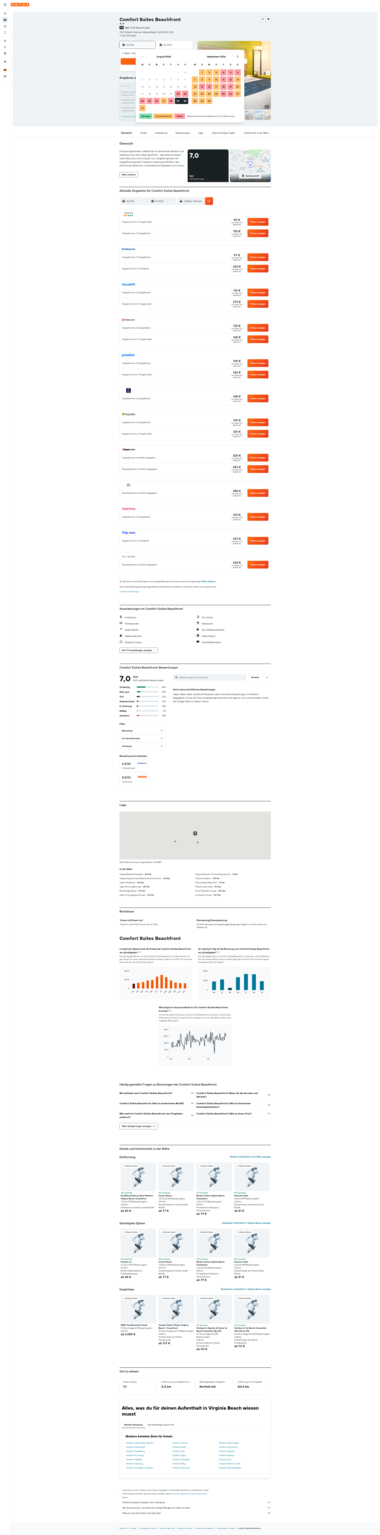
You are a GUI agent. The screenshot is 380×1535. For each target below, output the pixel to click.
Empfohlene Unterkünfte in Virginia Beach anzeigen (246, 1289)
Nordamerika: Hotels (148, 1528)
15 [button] (178, 86)
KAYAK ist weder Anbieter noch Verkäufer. (143, 1502)
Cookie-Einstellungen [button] (129, 591)
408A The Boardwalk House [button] (134, 1325)
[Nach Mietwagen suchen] (5, 26)
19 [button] (157, 93)
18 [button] (149, 93)
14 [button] (171, 86)
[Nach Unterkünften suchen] (5, 20)
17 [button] (142, 93)
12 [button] (157, 86)
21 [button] (171, 93)
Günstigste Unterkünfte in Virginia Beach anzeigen (246, 1223)
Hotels (133, 1528)
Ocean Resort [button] (165, 1195)
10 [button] (142, 86)
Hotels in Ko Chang (135, 1455)
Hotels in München (181, 1467)
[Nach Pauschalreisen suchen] (5, 32)
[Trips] (5, 62)
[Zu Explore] (5, 41)
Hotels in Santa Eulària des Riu (140, 1443)
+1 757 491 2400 (127, 35)
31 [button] (142, 108)
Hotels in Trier (225, 1459)
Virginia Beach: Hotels (225, 1528)
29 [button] (178, 100)
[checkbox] (134, 765)
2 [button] (185, 72)
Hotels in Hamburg (134, 1463)
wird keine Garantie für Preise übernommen (189, 1494)
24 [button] (142, 100)
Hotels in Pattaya (226, 1455)
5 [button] (156, 79)
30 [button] (185, 100)
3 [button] (142, 79)
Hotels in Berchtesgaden (230, 1467)
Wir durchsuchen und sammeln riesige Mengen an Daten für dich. (156, 1507)
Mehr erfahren (209, 581)
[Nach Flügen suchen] (5, 14)
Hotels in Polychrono (228, 1447)
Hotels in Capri (179, 1455)
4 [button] (149, 79)
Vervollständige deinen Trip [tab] (161, 1424)
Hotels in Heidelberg (135, 1451)
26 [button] (156, 100)
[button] (5, 4)
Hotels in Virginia (185, 1528)
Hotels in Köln (178, 1451)
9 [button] (185, 79)
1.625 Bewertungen (140, 27)
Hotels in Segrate (227, 1451)
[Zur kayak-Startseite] (20, 4)
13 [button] (164, 86)
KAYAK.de (123, 1528)
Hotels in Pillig (178, 1463)
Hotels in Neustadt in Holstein (139, 1467)
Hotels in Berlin (179, 1447)
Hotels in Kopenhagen (229, 1443)
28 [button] (171, 100)
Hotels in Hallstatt (134, 1459)
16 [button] (185, 86)
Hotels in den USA (167, 1528)
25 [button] (149, 100)
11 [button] (149, 86)
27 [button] (164, 100)
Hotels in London (180, 1443)
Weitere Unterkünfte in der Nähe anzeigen (250, 1156)
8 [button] (178, 79)
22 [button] (178, 93)
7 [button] (170, 79)
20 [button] (163, 93)
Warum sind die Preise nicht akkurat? (141, 1513)
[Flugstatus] (5, 47)
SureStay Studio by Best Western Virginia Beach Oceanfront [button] (137, 1197)
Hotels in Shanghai (181, 1459)
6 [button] (163, 79)
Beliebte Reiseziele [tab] (133, 1424)
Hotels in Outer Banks (204, 1528)
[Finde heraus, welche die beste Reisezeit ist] (5, 53)
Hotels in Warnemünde (229, 1463)
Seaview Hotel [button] (241, 1195)
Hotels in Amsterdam (135, 1447)
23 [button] (185, 93)
